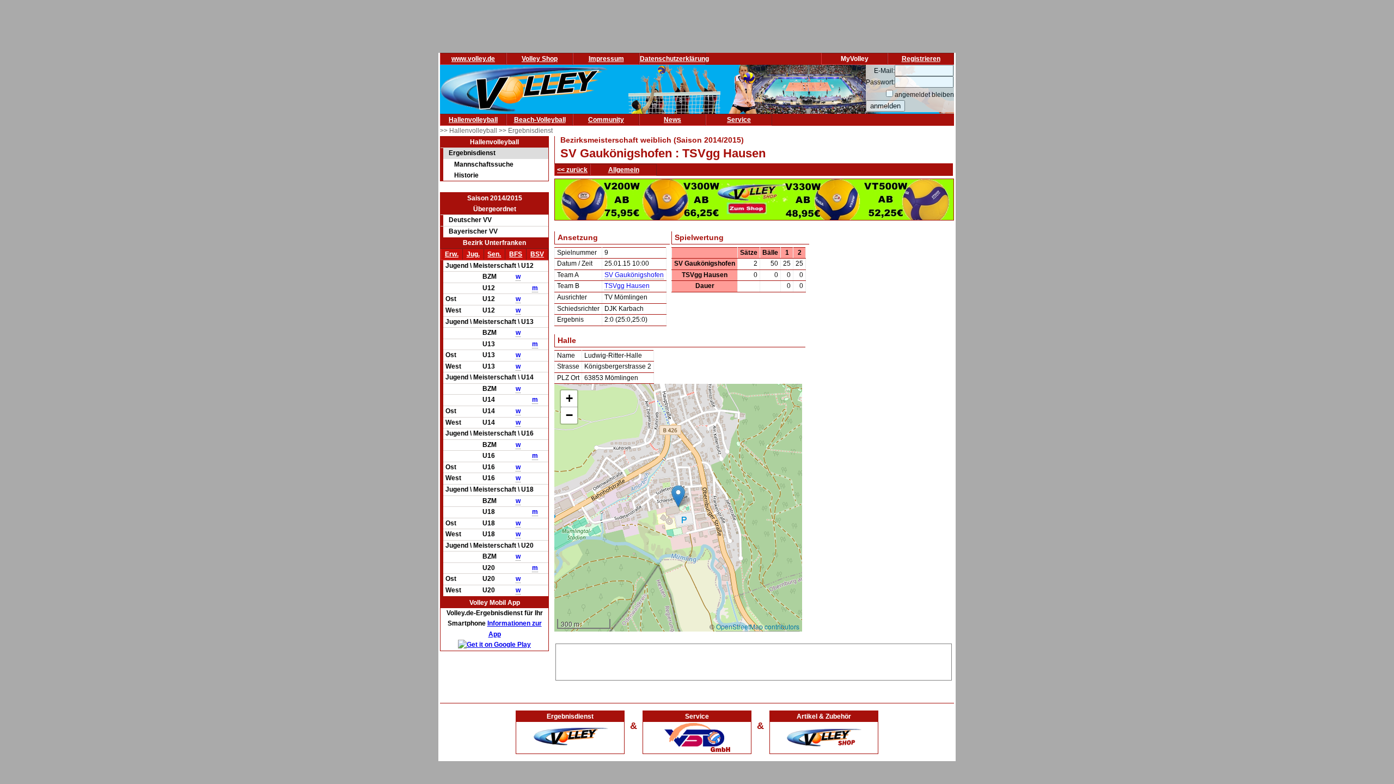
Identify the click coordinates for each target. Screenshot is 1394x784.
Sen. (494, 254)
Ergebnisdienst (472, 153)
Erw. (451, 254)
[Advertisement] (753, 660)
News (672, 120)
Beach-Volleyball (540, 120)
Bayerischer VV (473, 231)
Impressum (606, 59)
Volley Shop (540, 59)
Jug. (473, 254)
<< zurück (572, 170)
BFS (515, 254)
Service (739, 120)
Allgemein (623, 170)
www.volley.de (473, 59)
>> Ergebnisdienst (526, 130)
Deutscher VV (470, 220)
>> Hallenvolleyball (469, 130)
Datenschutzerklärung (674, 59)
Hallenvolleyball (473, 120)
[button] (678, 496)
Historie (466, 175)
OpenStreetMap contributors (757, 626)
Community (606, 120)
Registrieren (921, 59)
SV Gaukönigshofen (634, 275)
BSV (537, 254)
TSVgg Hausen (627, 286)
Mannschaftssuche (483, 164)
